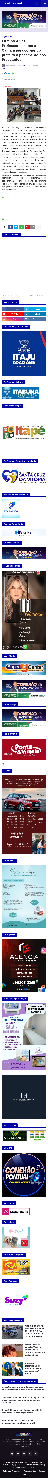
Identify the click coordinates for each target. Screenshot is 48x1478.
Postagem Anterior (10, 295)
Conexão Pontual (12, 3)
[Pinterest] (27, 227)
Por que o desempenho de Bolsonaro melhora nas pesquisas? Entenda (34, 1368)
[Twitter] (9, 73)
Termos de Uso (30, 1471)
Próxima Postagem (37, 295)
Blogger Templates (25, 1465)
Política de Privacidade (12, 1471)
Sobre (24, 1474)
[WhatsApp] (13, 73)
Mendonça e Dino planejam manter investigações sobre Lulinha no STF (19, 1421)
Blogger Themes (29, 1467)
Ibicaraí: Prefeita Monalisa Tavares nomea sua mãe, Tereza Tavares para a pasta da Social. (35, 1350)
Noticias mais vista (13, 1320)
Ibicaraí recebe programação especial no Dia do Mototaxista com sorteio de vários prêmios (23, 1388)
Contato (42, 1471)
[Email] (32, 227)
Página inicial (7, 36)
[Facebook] (5, 73)
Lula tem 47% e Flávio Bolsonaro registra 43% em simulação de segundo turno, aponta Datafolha (23, 1400)
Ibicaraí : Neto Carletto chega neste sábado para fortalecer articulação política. (22, 1411)
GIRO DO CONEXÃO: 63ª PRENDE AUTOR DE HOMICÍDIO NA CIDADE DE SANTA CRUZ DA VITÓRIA (34, 1331)
